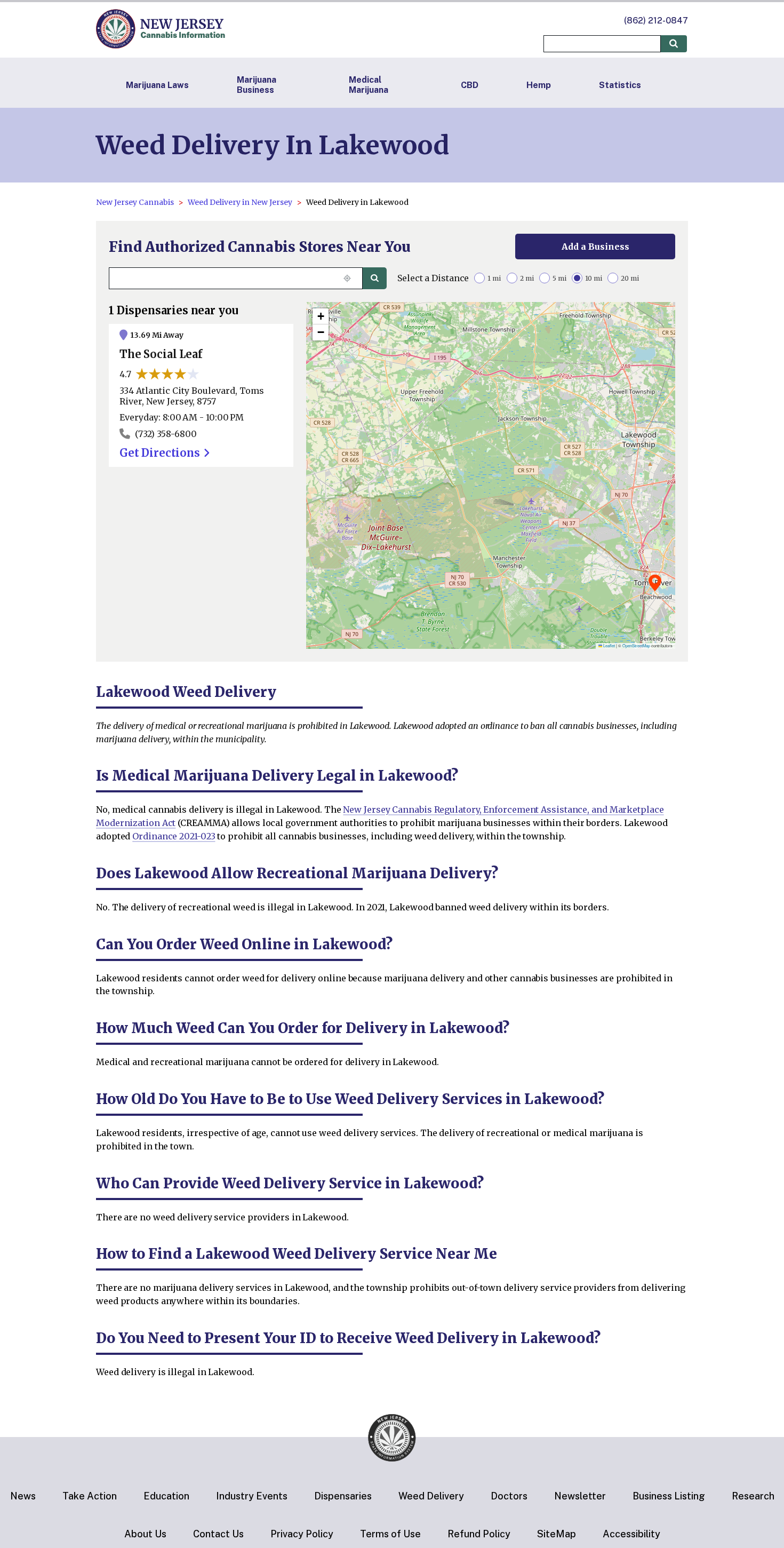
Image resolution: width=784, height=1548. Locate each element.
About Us (145, 1533)
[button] (654, 582)
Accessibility (631, 1533)
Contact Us (218, 1533)
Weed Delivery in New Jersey (240, 202)
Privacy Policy (301, 1533)
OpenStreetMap (636, 645)
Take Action (89, 1496)
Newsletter (580, 1496)
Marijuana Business (256, 85)
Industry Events (251, 1496)
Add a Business (595, 246)
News (23, 1496)
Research (753, 1496)
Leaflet (608, 645)
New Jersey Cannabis (135, 202)
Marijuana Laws (157, 85)
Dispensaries (343, 1496)
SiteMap (556, 1533)
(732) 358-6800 (166, 433)
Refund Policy (478, 1533)
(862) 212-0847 (656, 20)
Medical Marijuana (368, 85)
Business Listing (669, 1496)
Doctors (509, 1496)
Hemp (538, 85)
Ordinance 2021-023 (173, 836)
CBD (469, 85)
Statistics (620, 85)
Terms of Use (390, 1533)
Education (166, 1496)
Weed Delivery (431, 1496)
